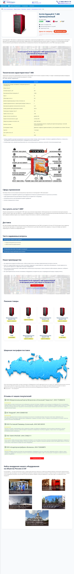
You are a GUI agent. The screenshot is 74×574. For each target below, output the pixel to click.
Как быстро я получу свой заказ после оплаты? (14, 251)
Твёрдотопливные (17, 9)
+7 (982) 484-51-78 (65, 2)
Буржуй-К (29, 9)
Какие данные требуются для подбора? (13, 239)
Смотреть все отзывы (37, 458)
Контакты (32, 6)
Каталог (5, 6)
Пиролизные (23, 9)
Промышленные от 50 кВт (36, 9)
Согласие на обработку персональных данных (40, 288)
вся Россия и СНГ (37, 3)
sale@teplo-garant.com (65, 3)
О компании (25, 6)
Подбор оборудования (15, 6)
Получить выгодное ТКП (37, 56)
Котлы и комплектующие (8, 9)
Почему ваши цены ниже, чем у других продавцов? (15, 249)
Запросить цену (61, 31)
